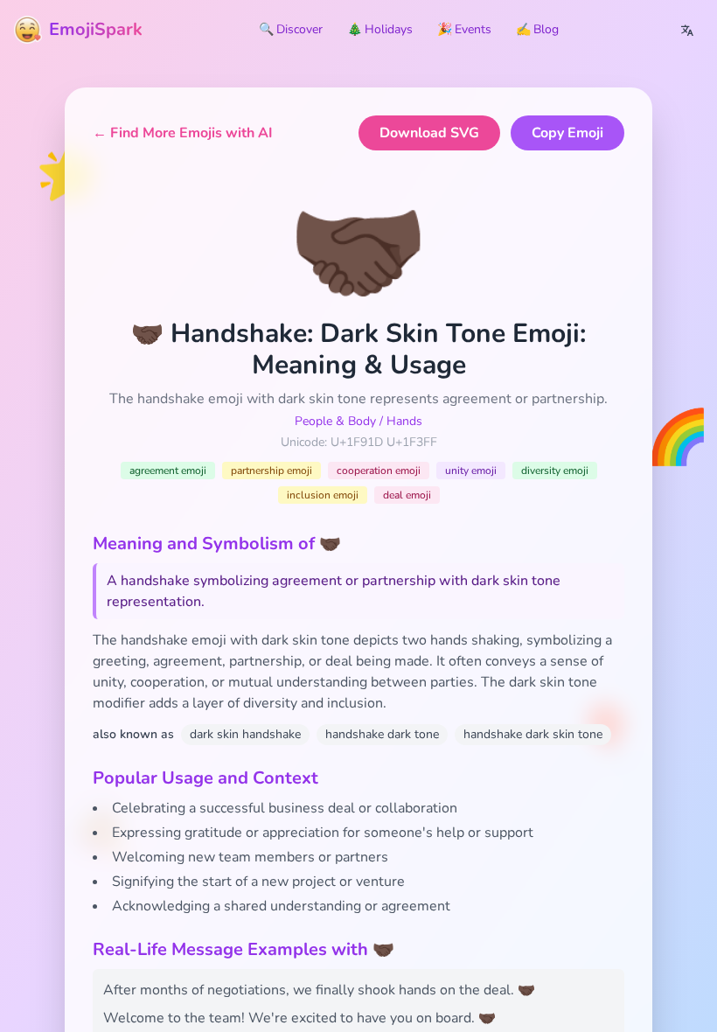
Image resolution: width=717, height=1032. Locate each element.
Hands (404, 421)
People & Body (335, 421)
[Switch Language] (687, 29)
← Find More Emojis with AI (183, 133)
